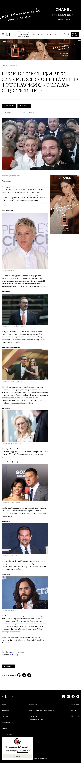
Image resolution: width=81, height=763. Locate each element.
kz (60, 34)
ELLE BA (20, 32)
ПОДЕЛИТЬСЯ (10, 105)
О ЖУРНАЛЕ (33, 705)
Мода (34, 32)
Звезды (27, 32)
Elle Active (44, 34)
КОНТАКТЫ (75, 705)
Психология (34, 34)
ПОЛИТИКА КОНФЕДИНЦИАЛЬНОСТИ (38, 718)
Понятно (17, 756)
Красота (49, 32)
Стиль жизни (23, 34)
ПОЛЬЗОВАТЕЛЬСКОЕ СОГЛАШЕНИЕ (41, 711)
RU (78, 716)
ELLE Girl (53, 34)
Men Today (14, 654)
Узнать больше (22, 752)
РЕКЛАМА (74, 711)
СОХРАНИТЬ (25, 105)
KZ (72, 716)
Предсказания (23, 37)
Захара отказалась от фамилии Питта (19, 403)
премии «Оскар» (39, 187)
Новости (41, 32)
